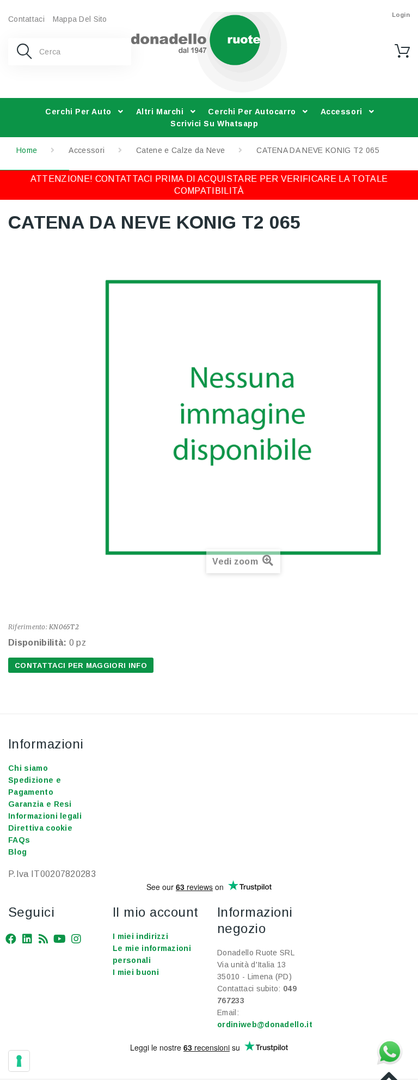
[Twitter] (27, 937)
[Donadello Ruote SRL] (209, 52)
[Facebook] (10, 937)
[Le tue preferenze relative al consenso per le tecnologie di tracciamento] (19, 1061)
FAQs (19, 840)
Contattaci (26, 19)
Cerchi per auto (78, 111)
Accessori (341, 111)
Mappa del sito (80, 19)
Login (401, 14)
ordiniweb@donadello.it (264, 1024)
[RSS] (43, 937)
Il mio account (156, 912)
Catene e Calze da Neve (180, 150)
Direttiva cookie (40, 828)
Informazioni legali (45, 816)
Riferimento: (27, 627)
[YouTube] (59, 937)
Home (26, 150)
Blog (17, 852)
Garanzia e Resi (40, 804)
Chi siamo (28, 768)
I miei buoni (136, 972)
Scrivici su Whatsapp (214, 123)
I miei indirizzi (140, 936)
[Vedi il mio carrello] (402, 51)
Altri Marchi (160, 111)
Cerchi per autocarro (252, 111)
